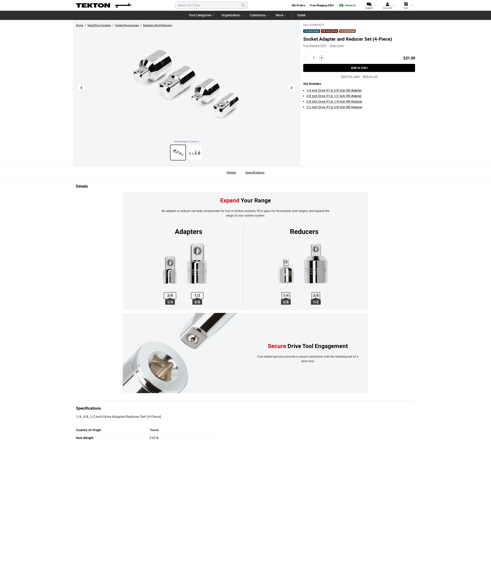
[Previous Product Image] (81, 88)
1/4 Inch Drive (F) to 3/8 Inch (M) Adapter (334, 90)
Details (231, 172)
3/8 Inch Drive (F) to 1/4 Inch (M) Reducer (334, 101)
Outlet (301, 15)
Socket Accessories (127, 25)
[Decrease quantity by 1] (305, 57)
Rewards (350, 5)
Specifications (254, 172)
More (279, 15)
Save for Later (350, 76)
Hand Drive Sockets (99, 25)
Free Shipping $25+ (322, 5)
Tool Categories (200, 15)
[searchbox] (211, 5)
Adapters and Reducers (157, 25)
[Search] (243, 5)
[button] (186, 84)
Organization (231, 15)
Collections (258, 15)
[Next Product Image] (291, 88)
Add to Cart (359, 68)
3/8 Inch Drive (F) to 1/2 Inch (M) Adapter (334, 96)
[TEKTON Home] (103, 5)
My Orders (298, 5)
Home (79, 25)
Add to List (370, 76)
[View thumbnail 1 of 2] (178, 152)
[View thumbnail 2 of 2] (195, 152)
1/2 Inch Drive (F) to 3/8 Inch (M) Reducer (334, 107)
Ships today (337, 45)
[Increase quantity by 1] (321, 57)
